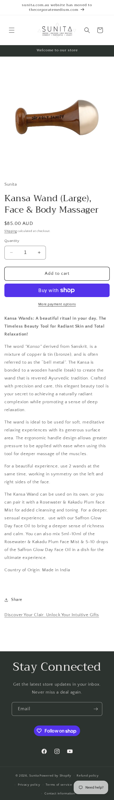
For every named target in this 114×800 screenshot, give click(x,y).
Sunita (34, 775)
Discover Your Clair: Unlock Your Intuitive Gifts (51, 614)
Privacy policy (29, 785)
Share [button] (16, 599)
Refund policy (88, 775)
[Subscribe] (95, 709)
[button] (11, 30)
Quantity (11, 241)
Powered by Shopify (55, 775)
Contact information (59, 793)
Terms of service (59, 785)
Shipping (10, 231)
